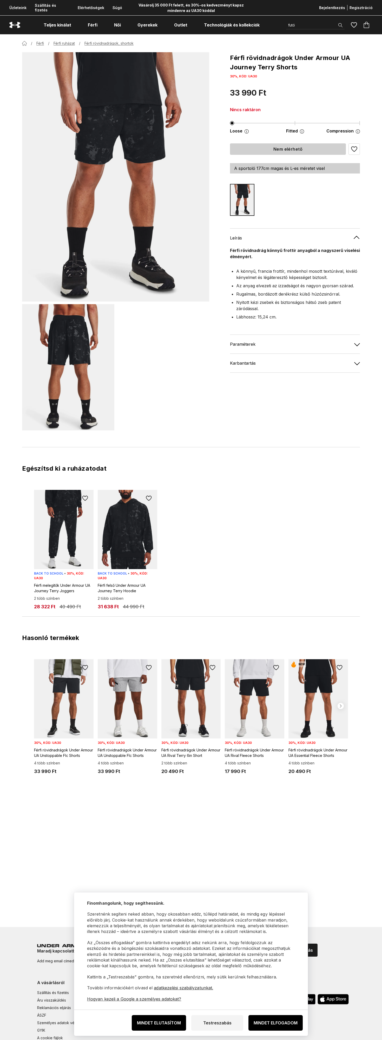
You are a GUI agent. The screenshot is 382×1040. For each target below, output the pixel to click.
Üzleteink (18, 7)
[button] (354, 149)
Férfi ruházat (64, 43)
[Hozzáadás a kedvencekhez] (85, 498)
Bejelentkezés (332, 7)
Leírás (236, 238)
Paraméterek (242, 344)
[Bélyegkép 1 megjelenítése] (68, 367)
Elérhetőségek (91, 7)
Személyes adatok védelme (61, 1023)
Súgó (117, 7)
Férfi (40, 43)
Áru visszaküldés (51, 1000)
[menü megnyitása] (75, 25)
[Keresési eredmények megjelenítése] (340, 25)
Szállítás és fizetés (45, 7)
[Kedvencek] (354, 25)
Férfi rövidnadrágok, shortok (109, 43)
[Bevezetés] (24, 43)
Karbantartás (243, 363)
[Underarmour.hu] (14, 25)
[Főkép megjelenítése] (115, 177)
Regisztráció (361, 7)
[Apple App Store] (333, 999)
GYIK (41, 1030)
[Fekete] (242, 200)
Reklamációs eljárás (54, 1007)
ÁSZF (41, 1015)
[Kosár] (366, 25)
